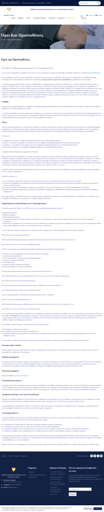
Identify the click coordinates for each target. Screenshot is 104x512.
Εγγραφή (31, 472)
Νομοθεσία (52, 18)
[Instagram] (98, 455)
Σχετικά (4, 456)
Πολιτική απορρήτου (22, 376)
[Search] (99, 3)
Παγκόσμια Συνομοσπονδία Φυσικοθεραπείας (56, 489)
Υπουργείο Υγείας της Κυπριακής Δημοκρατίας (58, 473)
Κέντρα (16, 456)
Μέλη (28, 18)
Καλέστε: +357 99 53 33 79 (11, 3)
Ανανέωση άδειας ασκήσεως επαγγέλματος (37, 476)
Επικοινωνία (70, 18)
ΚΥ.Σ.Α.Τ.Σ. (54, 494)
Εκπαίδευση (61, 18)
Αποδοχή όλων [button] (97, 508)
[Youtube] (101, 455)
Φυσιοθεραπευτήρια (39, 18)
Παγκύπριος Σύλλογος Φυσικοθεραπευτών (57, 478)
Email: (11, 487)
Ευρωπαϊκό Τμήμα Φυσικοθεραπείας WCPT (58, 483)
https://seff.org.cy (94, 73)
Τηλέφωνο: (12, 485)
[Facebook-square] (91, 455)
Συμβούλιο (20, 18)
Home (3, 40)
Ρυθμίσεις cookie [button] (88, 508)
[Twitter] (94, 455)
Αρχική (13, 18)
